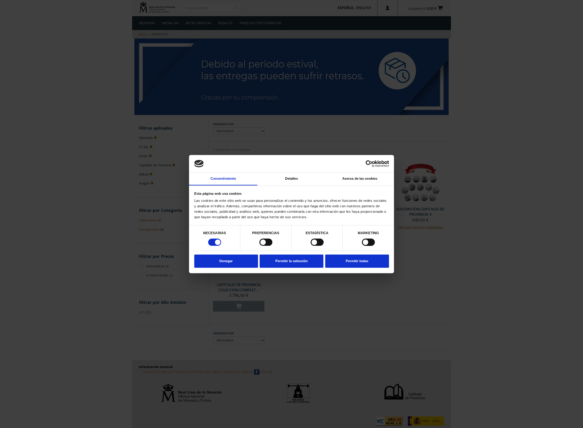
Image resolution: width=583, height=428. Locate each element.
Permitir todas (357, 261)
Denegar (226, 261)
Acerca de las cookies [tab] (359, 179)
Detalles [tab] (291, 179)
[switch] (265, 242)
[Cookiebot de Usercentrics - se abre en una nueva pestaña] (369, 163)
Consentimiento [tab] (223, 179)
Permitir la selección (291, 261)
